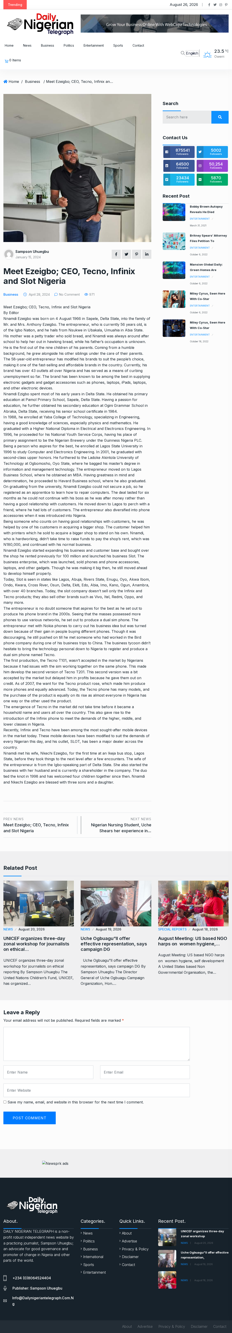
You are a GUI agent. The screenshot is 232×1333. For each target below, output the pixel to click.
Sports (118, 45)
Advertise (129, 1241)
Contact (138, 45)
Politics (69, 45)
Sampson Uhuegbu (32, 251)
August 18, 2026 (205, 929)
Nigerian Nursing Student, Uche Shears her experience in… (121, 825)
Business (47, 45)
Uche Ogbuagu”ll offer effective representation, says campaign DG (114, 944)
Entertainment (94, 45)
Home (9, 45)
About (127, 1233)
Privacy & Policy (135, 1249)
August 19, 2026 (108, 929)
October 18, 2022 (199, 341)
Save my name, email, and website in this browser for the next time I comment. (75, 1102)
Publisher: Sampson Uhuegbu (37, 1288)
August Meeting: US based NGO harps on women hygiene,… (192, 941)
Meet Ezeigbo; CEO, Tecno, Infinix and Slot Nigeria (36, 825)
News (27, 45)
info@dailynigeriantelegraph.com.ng (43, 1301)
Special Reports (172, 929)
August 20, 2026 (32, 929)
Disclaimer (130, 1256)
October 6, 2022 (199, 254)
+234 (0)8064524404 (31, 1278)
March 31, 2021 (198, 225)
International (93, 1256)
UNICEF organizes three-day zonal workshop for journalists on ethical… (36, 944)
